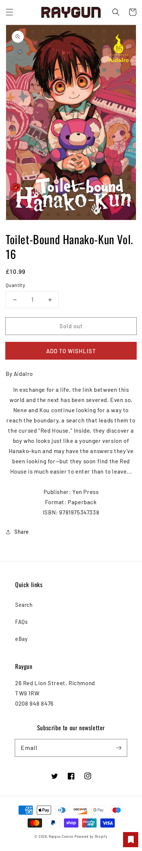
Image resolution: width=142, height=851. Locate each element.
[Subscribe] (118, 747)
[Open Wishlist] (130, 839)
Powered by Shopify (91, 837)
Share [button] (21, 531)
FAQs (21, 622)
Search (24, 605)
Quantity (15, 285)
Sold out (71, 326)
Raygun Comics (61, 837)
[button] (9, 12)
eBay (21, 639)
